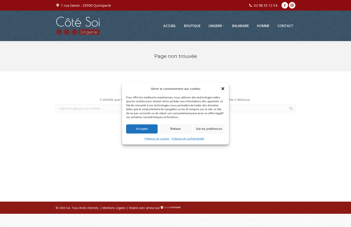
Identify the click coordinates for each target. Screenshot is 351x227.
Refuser (175, 128)
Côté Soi (64, 208)
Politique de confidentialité (187, 138)
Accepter (142, 128)
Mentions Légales (114, 208)
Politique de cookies (157, 138)
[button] (223, 89)
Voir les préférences (209, 128)
